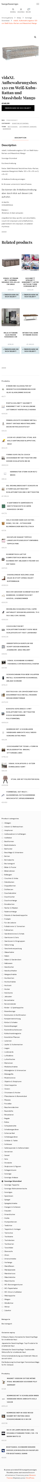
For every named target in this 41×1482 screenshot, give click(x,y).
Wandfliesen (9, 1266)
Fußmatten (8, 930)
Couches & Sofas (11, 878)
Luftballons (8, 1055)
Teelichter (8, 1225)
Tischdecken (9, 1240)
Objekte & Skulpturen (13, 1081)
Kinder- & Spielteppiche (13, 1007)
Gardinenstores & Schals (14, 934)
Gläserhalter (9, 952)
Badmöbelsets (10, 845)
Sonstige (7, 1174)
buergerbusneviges (10, 4)
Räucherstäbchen (11, 1107)
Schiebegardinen (11, 1137)
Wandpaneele (9, 1270)
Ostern (7, 1089)
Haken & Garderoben (12, 959)
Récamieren (9, 1115)
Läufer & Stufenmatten (13, 1044)
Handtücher (9, 967)
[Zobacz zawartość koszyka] (28, 9)
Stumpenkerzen (10, 1222)
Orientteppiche (10, 1085)
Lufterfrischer (9, 1059)
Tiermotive (8, 1233)
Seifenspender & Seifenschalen (16, 1148)
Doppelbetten (10, 886)
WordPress (30, 1478)
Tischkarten (9, 1244)
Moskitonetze (9, 1078)
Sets (6, 1159)
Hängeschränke (10, 974)
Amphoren (8, 830)
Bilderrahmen (9, 871)
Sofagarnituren (10, 1170)
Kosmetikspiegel (10, 1026)
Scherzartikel (9, 1133)
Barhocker (8, 849)
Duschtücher (9, 897)
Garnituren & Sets (11, 937)
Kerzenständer (10, 1004)
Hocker (7, 989)
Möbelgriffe (8, 1074)
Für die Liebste (10, 923)
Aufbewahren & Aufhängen (15, 834)
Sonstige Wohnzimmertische (15, 1188)
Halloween (8, 963)
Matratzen (8, 1063)
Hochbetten (9, 978)
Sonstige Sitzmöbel (20, 123)
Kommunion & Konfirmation (15, 1015)
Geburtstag (9, 945)
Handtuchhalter (10, 971)
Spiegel (7, 1200)
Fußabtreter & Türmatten (14, 926)
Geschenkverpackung (13, 948)
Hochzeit (7, 985)
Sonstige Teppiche (11, 1185)
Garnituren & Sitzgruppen (14, 941)
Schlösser (8, 1144)
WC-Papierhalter (11, 1288)
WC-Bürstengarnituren (13, 1284)
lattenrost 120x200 (27, 127)
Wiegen (7, 1299)
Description (20, 138)
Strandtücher (9, 1214)
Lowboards (8, 1052)
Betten (7, 856)
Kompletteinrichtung (12, 1019)
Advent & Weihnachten (13, 827)
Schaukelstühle (10, 1126)
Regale (7, 1118)
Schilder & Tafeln (11, 1140)
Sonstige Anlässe (11, 1177)
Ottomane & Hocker (12, 1092)
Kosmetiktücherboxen (13, 1030)
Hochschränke (10, 982)
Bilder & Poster (10, 867)
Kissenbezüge (9, 1011)
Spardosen (8, 1196)
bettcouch (12, 127)
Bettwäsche (9, 860)
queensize (7, 129)
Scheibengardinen (11, 1129)
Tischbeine (8, 1236)
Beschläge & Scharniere (13, 852)
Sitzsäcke (8, 1163)
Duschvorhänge (10, 900)
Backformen (9, 841)
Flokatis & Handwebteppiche (15, 915)
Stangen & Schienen (12, 1207)
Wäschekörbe (9, 1277)
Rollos (6, 1122)
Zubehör (7, 1310)
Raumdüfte (8, 1111)
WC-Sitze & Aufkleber (13, 1292)
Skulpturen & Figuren (12, 1166)
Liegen (7, 1048)
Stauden (7, 1211)
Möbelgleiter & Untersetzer (15, 1070)
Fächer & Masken (11, 908)
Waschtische (9, 1281)
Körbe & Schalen (10, 1022)
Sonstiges (8, 1192)
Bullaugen (8, 875)
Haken (6, 956)
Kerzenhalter (9, 1000)
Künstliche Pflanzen (12, 1037)
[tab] (20, 137)
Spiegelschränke (10, 1203)
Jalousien (8, 996)
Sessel (6, 1155)
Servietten (8, 1151)
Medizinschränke (11, 1067)
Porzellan (8, 1103)
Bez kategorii (9, 863)
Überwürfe (8, 1251)
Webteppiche (9, 1296)
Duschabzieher (10, 893)
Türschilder (8, 1248)
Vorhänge (8, 1262)
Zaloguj (20, 12)
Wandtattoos (9, 1273)
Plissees (7, 1100)
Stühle (6, 1218)
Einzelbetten (9, 904)
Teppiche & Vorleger (12, 1229)
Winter (7, 1307)
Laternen (8, 1041)
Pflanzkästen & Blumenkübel (15, 1096)
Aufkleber (8, 838)
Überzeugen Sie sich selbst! (18, 108)
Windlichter (8, 1303)
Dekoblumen (9, 882)
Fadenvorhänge (10, 911)
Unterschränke (10, 1259)
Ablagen (7, 823)
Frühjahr (7, 919)
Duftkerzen (8, 889)
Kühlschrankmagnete (12, 1033)
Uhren (6, 1255)
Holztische (8, 993)
